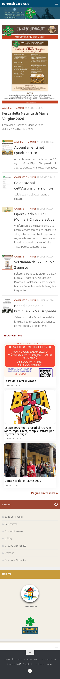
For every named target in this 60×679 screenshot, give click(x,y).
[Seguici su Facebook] (56, 504)
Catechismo (11, 524)
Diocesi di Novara (14, 531)
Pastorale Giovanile (15, 560)
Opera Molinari (30, 606)
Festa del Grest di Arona (20, 381)
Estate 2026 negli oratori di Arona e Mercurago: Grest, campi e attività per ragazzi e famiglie (29, 431)
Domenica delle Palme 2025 (22, 480)
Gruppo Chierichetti (15, 545)
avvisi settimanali (13, 108)
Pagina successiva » (44, 493)
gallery (8, 538)
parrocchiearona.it (15, 3)
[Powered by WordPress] (20, 664)
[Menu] (56, 3)
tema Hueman (46, 664)
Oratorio (9, 552)
